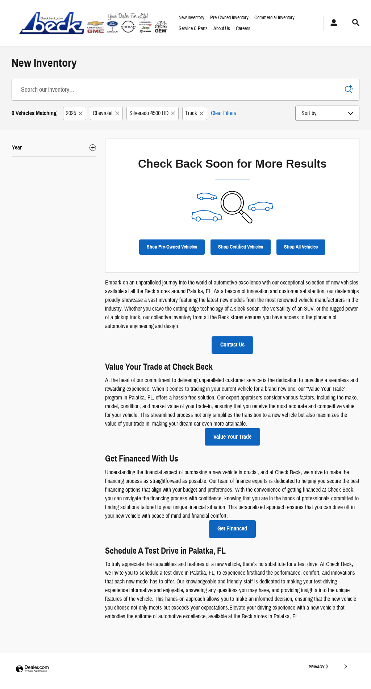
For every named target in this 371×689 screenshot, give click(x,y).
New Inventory (191, 18)
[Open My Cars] (332, 23)
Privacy (317, 666)
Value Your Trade (232, 436)
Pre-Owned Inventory (229, 18)
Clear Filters (223, 113)
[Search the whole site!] (355, 23)
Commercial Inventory (274, 18)
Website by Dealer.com (32, 669)
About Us (221, 28)
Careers (243, 28)
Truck (191, 113)
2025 (71, 113)
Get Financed (232, 528)
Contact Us (232, 344)
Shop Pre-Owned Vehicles (172, 247)
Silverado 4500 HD (148, 113)
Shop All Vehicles (301, 247)
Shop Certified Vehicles (240, 247)
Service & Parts (193, 28)
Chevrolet (103, 113)
